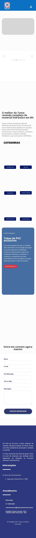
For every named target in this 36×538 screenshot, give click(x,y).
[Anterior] (4, 56)
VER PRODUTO (10, 266)
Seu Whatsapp (8, 374)
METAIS (26, 167)
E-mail (6, 366)
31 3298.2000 (10, 504)
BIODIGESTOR (10, 219)
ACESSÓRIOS (26, 219)
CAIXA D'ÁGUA (26, 193)
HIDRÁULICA (10, 167)
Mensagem (7, 389)
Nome (6, 359)
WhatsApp (9, 500)
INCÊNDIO (10, 193)
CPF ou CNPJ (8, 381)
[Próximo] (32, 56)
